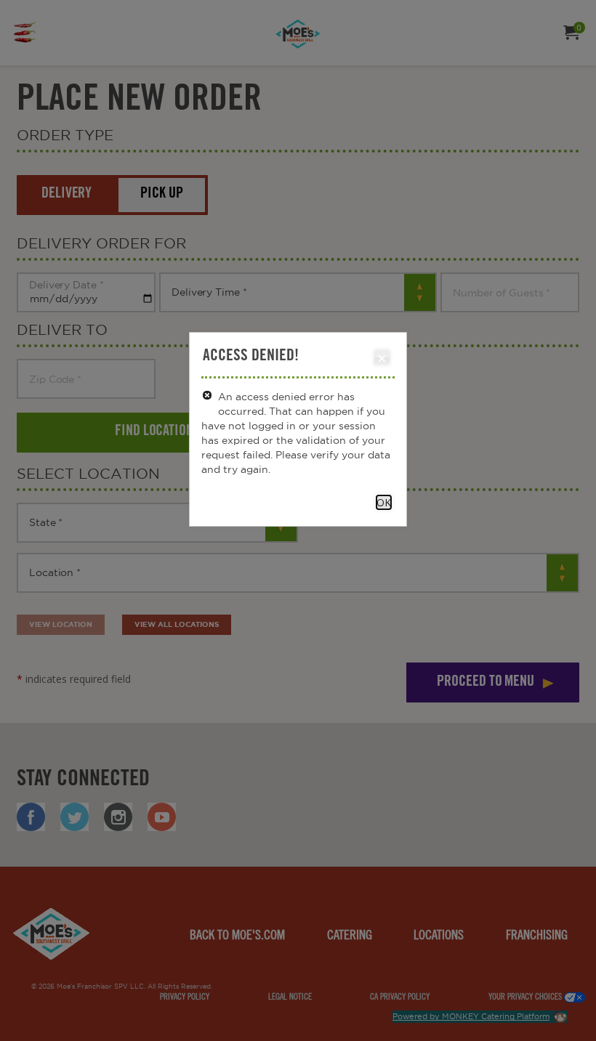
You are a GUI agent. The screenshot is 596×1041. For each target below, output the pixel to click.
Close (382, 357)
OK (383, 502)
